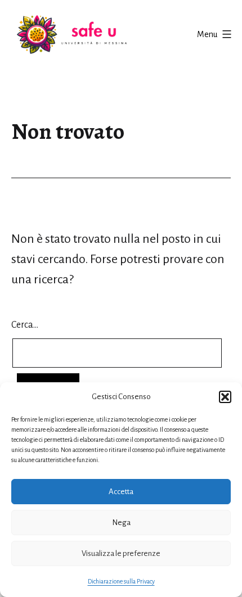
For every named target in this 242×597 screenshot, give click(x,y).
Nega (121, 522)
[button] (225, 396)
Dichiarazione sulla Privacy (121, 581)
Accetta (121, 491)
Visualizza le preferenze (121, 553)
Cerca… (24, 325)
